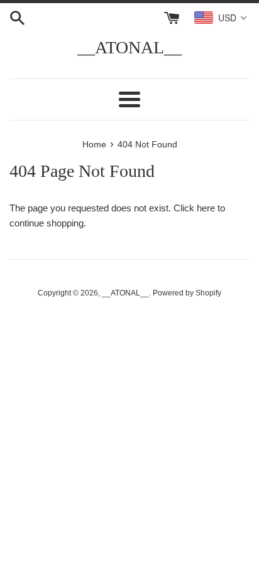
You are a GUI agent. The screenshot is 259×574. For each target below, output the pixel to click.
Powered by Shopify (187, 293)
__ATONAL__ (129, 47)
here (206, 208)
